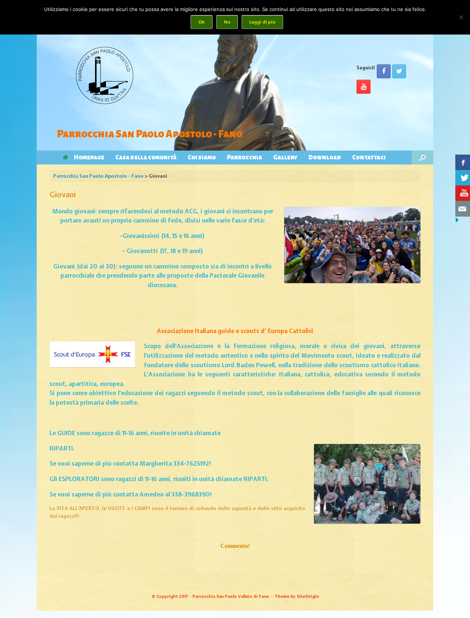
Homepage (89, 157)
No (227, 22)
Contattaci (369, 157)
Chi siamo (202, 157)
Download (324, 157)
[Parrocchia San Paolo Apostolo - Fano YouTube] (363, 87)
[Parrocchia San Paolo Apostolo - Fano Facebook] (384, 71)
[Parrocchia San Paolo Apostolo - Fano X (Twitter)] (399, 71)
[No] (460, 17)
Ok (201, 22)
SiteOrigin (308, 596)
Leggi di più (262, 22)
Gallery (285, 157)
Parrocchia (244, 157)
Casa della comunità (146, 157)
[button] (422, 158)
